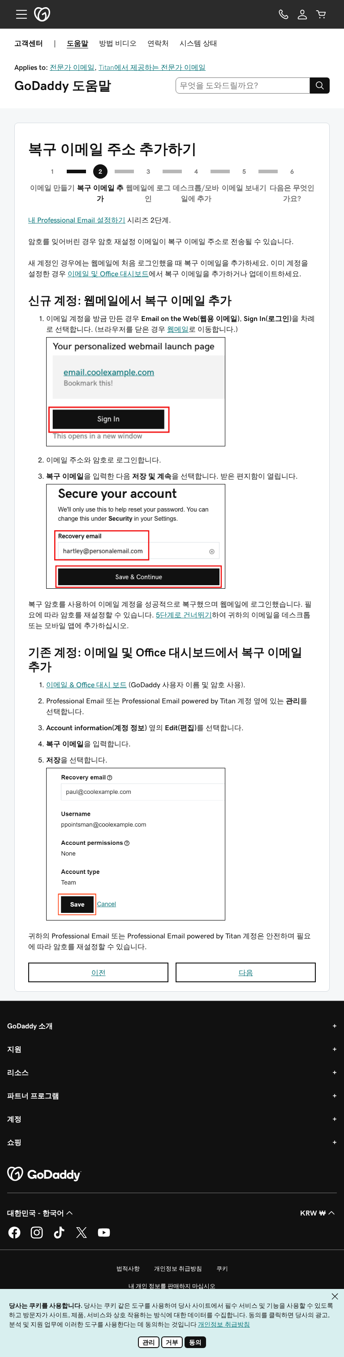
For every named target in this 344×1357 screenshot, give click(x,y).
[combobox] (243, 85)
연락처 (158, 43)
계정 (14, 1118)
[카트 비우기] (321, 14)
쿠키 (222, 1268)
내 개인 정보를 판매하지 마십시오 (172, 1286)
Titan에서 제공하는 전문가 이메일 (152, 67)
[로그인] (302, 14)
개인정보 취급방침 (178, 1268)
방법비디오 (118, 43)
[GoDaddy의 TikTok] (59, 1237)
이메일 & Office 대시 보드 (86, 684)
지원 (14, 1049)
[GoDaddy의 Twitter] (81, 1237)
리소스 (18, 1072)
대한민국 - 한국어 (35, 1212)
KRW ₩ (313, 1212)
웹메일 (178, 329)
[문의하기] (283, 14)
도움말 (77, 43)
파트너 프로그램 (33, 1095)
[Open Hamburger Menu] (18, 14)
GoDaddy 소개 (30, 1025)
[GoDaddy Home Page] (44, 1174)
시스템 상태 (198, 43)
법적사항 (128, 1268)
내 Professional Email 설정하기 (76, 219)
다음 (246, 972)
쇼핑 (14, 1142)
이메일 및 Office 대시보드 (108, 273)
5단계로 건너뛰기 (184, 614)
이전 (98, 972)
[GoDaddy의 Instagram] (37, 1237)
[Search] (320, 85)
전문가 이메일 (72, 67)
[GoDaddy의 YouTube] (104, 1237)
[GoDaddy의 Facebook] (14, 1237)
